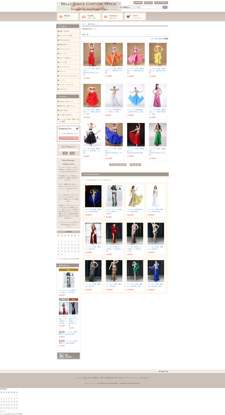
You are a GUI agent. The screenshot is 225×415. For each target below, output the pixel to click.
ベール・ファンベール (67, 85)
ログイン (148, 2)
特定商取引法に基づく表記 (113, 378)
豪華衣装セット (64, 44)
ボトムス (62, 71)
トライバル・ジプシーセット (69, 76)
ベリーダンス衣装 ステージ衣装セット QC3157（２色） (135, 249)
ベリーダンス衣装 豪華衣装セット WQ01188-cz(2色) (135, 71)
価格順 (161, 39)
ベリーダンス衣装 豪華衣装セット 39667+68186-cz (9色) (157, 112)
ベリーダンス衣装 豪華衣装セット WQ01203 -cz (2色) (114, 71)
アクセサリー (64, 89)
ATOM (68, 357)
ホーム (68, 16)
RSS (66, 355)
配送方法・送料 (98, 378)
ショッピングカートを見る (69, 138)
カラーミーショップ (91, 383)
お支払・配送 (90, 16)
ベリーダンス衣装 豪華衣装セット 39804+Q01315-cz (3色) (92, 112)
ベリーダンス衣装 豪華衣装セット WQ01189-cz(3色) (157, 71)
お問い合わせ (113, 16)
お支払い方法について (67, 101)
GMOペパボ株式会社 (120, 383)
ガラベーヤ (63, 53)
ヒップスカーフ (64, 67)
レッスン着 (63, 62)
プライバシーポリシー (131, 378)
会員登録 (138, 2)
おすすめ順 (154, 39)
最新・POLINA (64, 31)
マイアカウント (161, 2)
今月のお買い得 (64, 40)
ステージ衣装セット (66, 58)
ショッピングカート (135, 16)
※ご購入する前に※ (66, 115)
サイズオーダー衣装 (66, 35)
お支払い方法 (87, 378)
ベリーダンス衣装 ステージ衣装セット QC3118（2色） (114, 249)
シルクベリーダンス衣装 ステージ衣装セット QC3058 (113, 211)
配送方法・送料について (67, 106)
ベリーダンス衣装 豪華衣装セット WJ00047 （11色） (91, 151)
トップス (62, 80)
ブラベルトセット (65, 49)
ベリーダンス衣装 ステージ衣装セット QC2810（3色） (73, 321)
